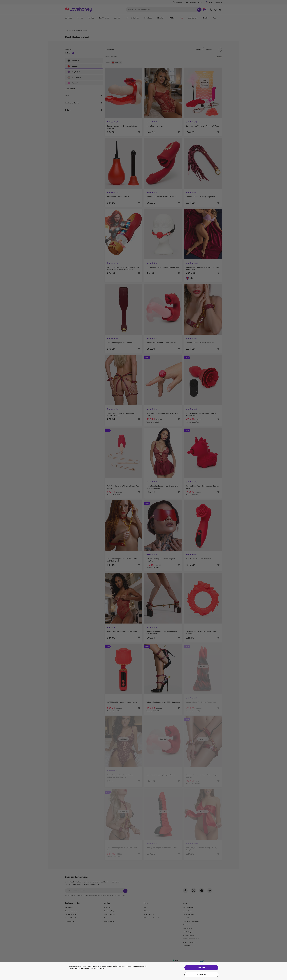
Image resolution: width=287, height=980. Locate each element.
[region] (143, 971)
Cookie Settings (74, 968)
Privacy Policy (91, 968)
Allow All (201, 967)
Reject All (201, 974)
